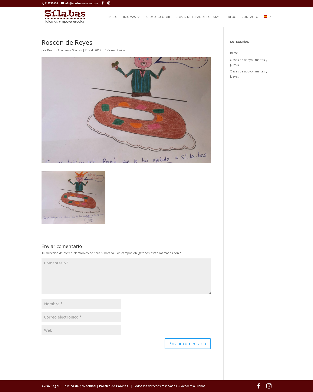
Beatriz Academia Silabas (64, 50)
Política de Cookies (113, 386)
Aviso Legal (50, 386)
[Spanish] (267, 21)
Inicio (113, 17)
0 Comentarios (115, 50)
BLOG (232, 17)
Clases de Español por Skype (198, 17)
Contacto (250, 17)
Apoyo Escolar (158, 17)
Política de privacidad (79, 386)
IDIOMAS (129, 17)
